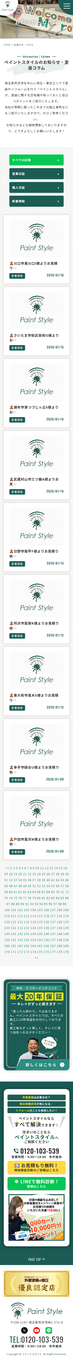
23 (34, 874)
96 (50, 904)
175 (40, 951)
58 (67, 886)
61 (15, 892)
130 (7, 928)
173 (27, 951)
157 (53, 940)
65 (34, 892)
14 (56, 868)
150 (7, 940)
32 (11, 880)
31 (6, 880)
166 (46, 945)
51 (34, 886)
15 (61, 868)
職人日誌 (18, 187)
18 (11, 874)
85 (62, 898)
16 (65, 868)
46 (11, 886)
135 (40, 928)
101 (13, 910)
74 (11, 898)
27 (53, 874)
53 (43, 886)
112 (20, 916)
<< (7, 868)
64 (29, 892)
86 (67, 898)
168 (59, 945)
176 (46, 951)
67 (43, 892)
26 (48, 874)
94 (41, 904)
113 (27, 916)
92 (32, 904)
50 (29, 886)
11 (42, 868)
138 (59, 928)
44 (67, 880)
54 (48, 886)
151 (13, 940)
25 (43, 874)
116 (46, 916)
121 (13, 922)
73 (6, 898)
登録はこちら (39, 1183)
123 (27, 922)
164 (33, 945)
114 (33, 916)
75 (15, 898)
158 (59, 940)
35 (25, 880)
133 (27, 928)
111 (13, 916)
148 (59, 934)
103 (27, 910)
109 (66, 910)
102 (20, 910)
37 (34, 880)
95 (46, 904)
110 (7, 916)
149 (66, 934)
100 (7, 910)
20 (20, 874)
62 (20, 892)
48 (20, 886)
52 (39, 886)
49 (25, 886)
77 (25, 898)
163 (27, 945)
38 (39, 880)
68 (48, 892)
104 (33, 910)
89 (18, 904)
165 (40, 945)
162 (20, 945)
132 (20, 928)
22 (29, 874)
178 (59, 951)
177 (53, 951)
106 (46, 910)
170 (7, 951)
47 (15, 886)
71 (62, 892)
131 (13, 928)
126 (46, 922)
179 (66, 951)
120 (7, 922)
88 (13, 904)
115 (40, 916)
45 (6, 886)
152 (20, 940)
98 (60, 904)
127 (53, 922)
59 (6, 892)
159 (66, 940)
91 (27, 904)
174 (33, 951)
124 (33, 922)
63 (25, 892)
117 (53, 916)
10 (37, 868)
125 (40, 922)
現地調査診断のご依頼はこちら (36, 1167)
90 (22, 904)
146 (46, 934)
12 (47, 868)
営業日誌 (18, 173)
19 (15, 874)
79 (34, 898)
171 (13, 951)
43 (62, 880)
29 (62, 874)
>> (36, 957)
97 (55, 904)
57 (62, 886)
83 (53, 898)
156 (46, 940)
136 (46, 928)
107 (53, 910)
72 (67, 892)
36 (29, 880)
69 (53, 892)
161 (13, 945)
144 (33, 934)
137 (53, 928)
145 (40, 934)
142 (20, 934)
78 (29, 898)
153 (27, 940)
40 (48, 880)
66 (39, 892)
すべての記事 (21, 160)
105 (40, 910)
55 (53, 886)
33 (15, 880)
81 (43, 898)
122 (20, 922)
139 (66, 928)
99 (64, 904)
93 (36, 904)
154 (33, 940)
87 (8, 904)
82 (48, 898)
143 (27, 934)
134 (33, 928)
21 (25, 874)
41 (53, 880)
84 (58, 898)
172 (20, 951)
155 (40, 940)
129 (66, 922)
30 (67, 874)
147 (53, 934)
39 (43, 880)
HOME (7, 44)
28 (58, 874)
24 (39, 874)
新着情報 (18, 201)
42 (58, 880)
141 (13, 934)
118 (59, 916)
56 (58, 886)
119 (66, 916)
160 (7, 945)
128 (59, 922)
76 (20, 898)
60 (11, 892)
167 (53, 945)
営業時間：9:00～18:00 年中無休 (36, 1153)
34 (20, 880)
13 (51, 868)
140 (7, 934)
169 (66, 945)
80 (39, 898)
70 (58, 892)
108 (59, 910)
